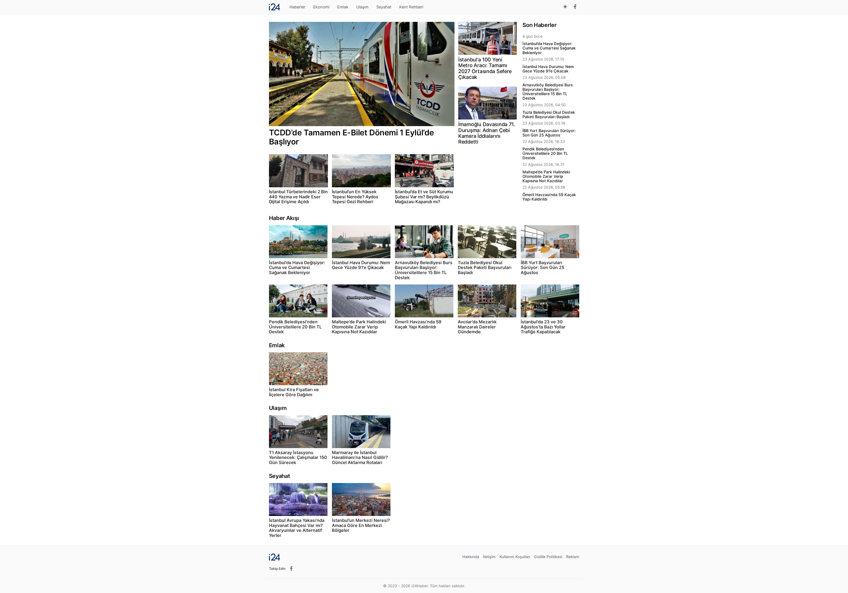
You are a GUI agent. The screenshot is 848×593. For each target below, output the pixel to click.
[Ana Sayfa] (274, 6)
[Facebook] (575, 7)
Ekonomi (321, 7)
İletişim (489, 556)
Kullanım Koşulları (515, 556)
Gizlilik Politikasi (548, 556)
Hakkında (470, 556)
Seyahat (384, 7)
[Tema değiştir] (565, 7)
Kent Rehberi (411, 7)
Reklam (572, 556)
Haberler (297, 7)
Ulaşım (362, 7)
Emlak (342, 7)
